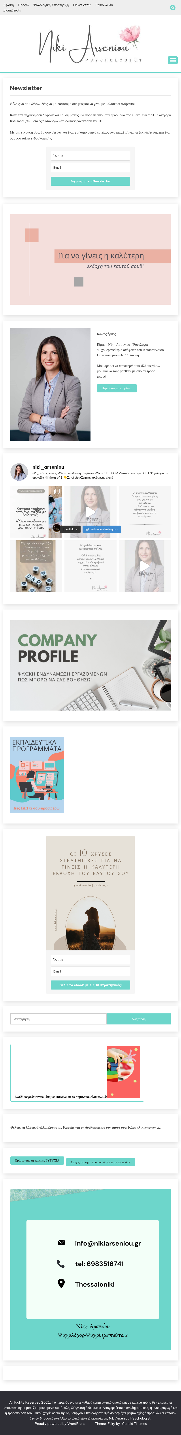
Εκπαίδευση (12, 10)
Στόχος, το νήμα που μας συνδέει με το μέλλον (100, 1162)
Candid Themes (134, 1423)
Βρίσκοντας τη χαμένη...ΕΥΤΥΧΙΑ (37, 1160)
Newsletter (82, 5)
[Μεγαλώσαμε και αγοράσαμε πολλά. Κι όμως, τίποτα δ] (90, 566)
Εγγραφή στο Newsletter (90, 181)
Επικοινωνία (104, 5)
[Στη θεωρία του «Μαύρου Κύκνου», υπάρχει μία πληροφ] (145, 566)
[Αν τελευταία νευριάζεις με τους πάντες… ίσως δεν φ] (90, 512)
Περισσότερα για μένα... (117, 388)
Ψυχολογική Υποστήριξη (51, 5)
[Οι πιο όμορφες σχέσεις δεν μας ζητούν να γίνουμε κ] (145, 512)
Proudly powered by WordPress (60, 1423)
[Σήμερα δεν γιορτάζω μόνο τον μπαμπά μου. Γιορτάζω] (36, 566)
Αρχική (8, 5)
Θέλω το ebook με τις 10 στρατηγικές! (90, 985)
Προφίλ (23, 5)
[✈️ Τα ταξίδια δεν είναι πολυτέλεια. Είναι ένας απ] (36, 512)
